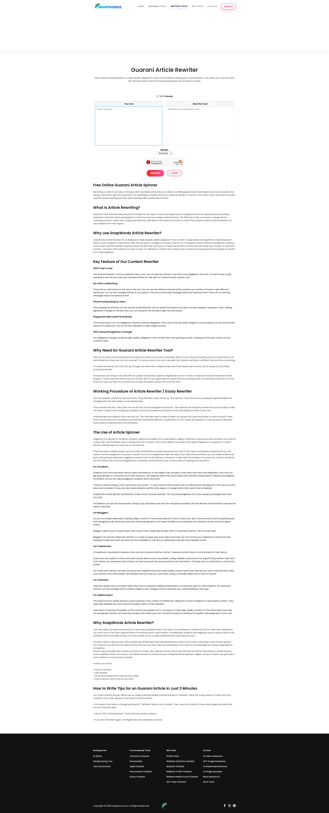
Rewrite (155, 173)
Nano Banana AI (211, 776)
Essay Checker (137, 776)
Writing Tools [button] (179, 6)
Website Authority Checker (180, 761)
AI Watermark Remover (215, 766)
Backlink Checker (175, 766)
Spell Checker (137, 766)
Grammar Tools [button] (157, 6)
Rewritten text (200, 103)
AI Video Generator (213, 756)
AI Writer (97, 756)
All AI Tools (208, 781)
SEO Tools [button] (197, 6)
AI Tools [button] (212, 6)
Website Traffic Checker (179, 771)
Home (141, 6)
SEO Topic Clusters (176, 781)
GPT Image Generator (214, 761)
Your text (129, 103)
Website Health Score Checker (182, 776)
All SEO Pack (172, 756)
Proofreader (136, 761)
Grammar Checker (139, 756)
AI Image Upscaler (212, 771)
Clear (174, 173)
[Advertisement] (164, 31)
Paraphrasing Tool (102, 761)
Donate (228, 6)
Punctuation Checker (141, 771)
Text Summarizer (102, 766)
